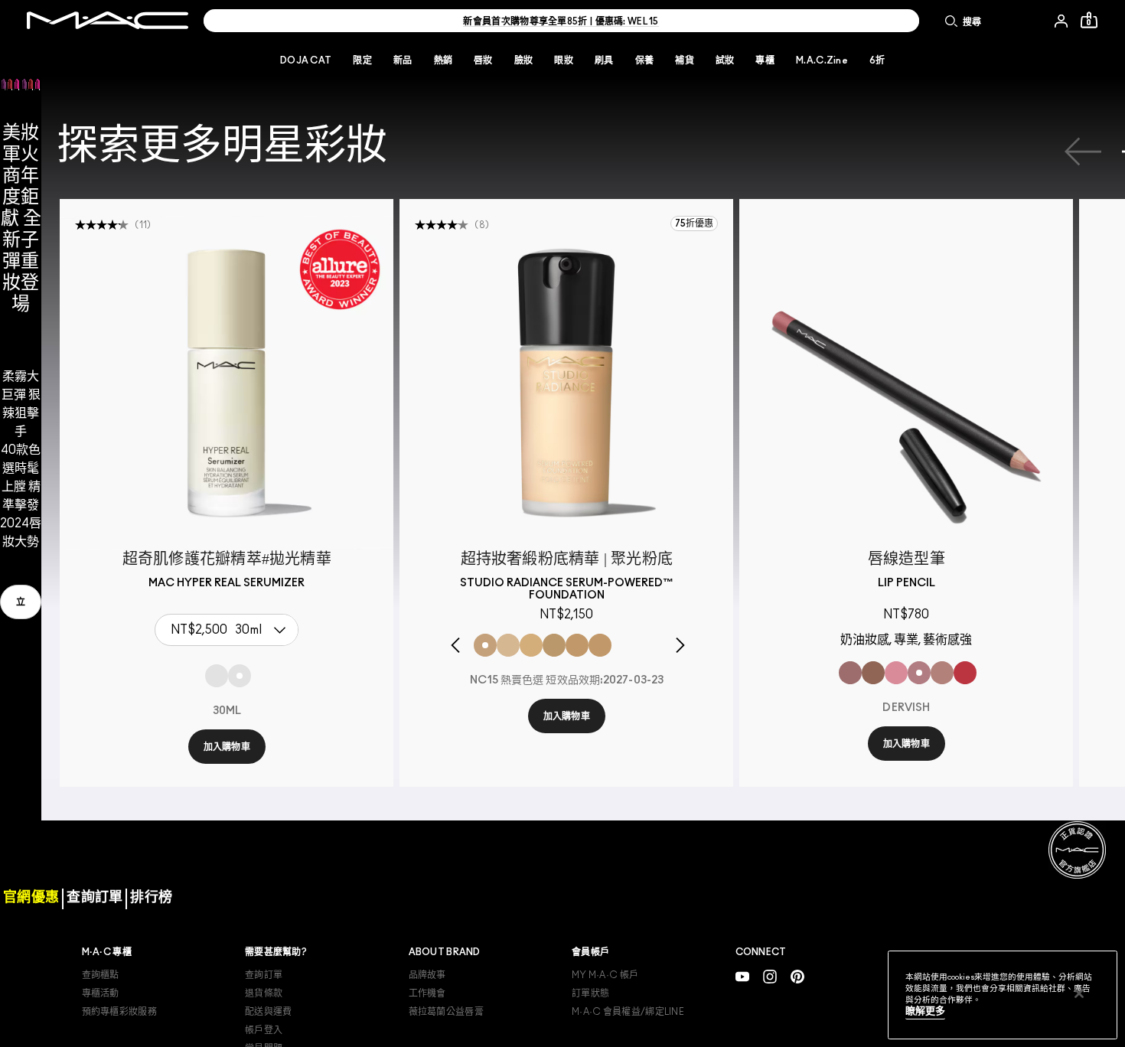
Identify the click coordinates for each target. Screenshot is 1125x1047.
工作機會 (427, 993)
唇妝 (483, 60)
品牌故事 (427, 975)
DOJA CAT (305, 60)
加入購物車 (227, 747)
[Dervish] (919, 672)
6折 (877, 60)
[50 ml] (216, 675)
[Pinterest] (797, 977)
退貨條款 (263, 993)
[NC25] (554, 645)
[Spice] (942, 672)
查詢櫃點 (100, 975)
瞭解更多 (925, 1011)
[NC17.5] (508, 645)
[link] (20, 602)
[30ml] (239, 675)
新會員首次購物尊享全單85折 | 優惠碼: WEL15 (560, 21)
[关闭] (1079, 993)
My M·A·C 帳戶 (605, 975)
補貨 (684, 60)
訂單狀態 (590, 993)
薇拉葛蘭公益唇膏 (446, 1011)
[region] (1002, 995)
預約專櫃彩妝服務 (119, 1011)
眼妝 (563, 60)
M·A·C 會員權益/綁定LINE (628, 1011)
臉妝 (523, 60)
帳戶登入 (263, 1030)
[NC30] (577, 645)
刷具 (604, 60)
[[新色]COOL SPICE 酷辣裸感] (873, 672)
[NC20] (531, 645)
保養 (644, 60)
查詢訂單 (263, 975)
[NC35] (600, 645)
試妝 (725, 60)
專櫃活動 (100, 993)
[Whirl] (850, 672)
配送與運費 (268, 1011)
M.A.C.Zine (822, 60)
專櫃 (764, 60)
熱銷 (443, 60)
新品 (402, 60)
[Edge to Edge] (896, 672)
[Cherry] (965, 672)
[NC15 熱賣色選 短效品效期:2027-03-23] (485, 645)
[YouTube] (742, 977)
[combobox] (230, 630)
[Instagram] (770, 977)
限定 (362, 60)
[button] (20, 237)
